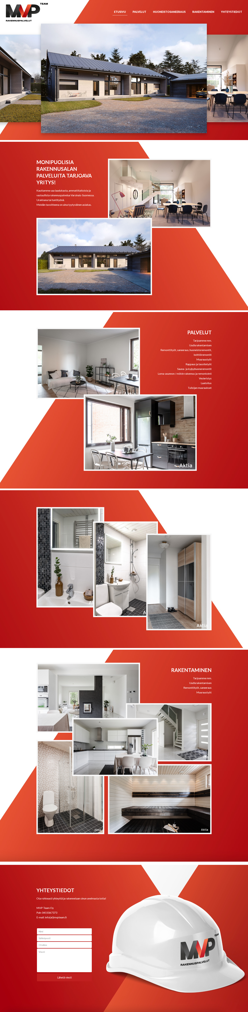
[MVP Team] (27, 12)
